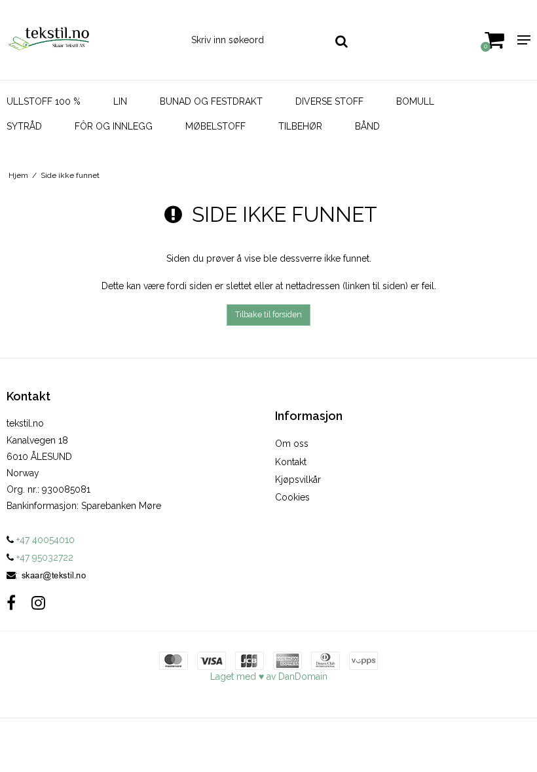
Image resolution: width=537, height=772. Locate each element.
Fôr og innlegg (114, 126)
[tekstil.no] (89, 40)
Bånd (367, 126)
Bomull (415, 101)
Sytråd (24, 126)
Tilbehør (300, 126)
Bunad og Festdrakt (211, 101)
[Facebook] (11, 603)
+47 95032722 (43, 557)
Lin (120, 101)
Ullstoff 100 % (44, 101)
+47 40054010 (44, 540)
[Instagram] (38, 603)
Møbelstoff (215, 126)
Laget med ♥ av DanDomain (268, 676)
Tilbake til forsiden (268, 314)
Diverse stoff (329, 101)
